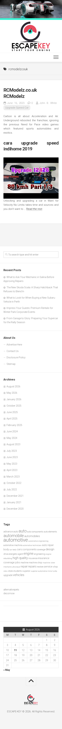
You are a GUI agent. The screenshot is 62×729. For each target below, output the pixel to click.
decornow (9, 593)
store (10, 571)
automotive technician (32, 545)
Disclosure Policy (16, 357)
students (17, 571)
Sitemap (11, 364)
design (50, 549)
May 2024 (12, 438)
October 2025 (14, 405)
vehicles (18, 575)
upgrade (7, 575)
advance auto (10, 531)
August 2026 (13, 386)
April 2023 (12, 470)
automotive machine (12, 545)
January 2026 (14, 399)
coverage (41, 549)
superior (26, 571)
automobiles (32, 536)
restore (40, 566)
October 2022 (14, 483)
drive (5, 554)
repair (24, 566)
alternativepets (11, 589)
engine (28, 554)
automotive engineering (38, 541)
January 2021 (14, 502)
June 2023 (12, 457)
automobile (13, 535)
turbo (55, 571)
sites (5, 571)
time (50, 571)
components (29, 549)
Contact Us (13, 351)
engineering (39, 554)
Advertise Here (14, 344)
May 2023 (12, 463)
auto (23, 531)
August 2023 (13, 444)
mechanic (7, 567)
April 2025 (12, 418)
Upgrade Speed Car (17, 107)
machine (24, 562)
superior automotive (39, 571)
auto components (35, 531)
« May (6, 670)
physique (16, 567)
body (6, 549)
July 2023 (12, 450)
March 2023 (13, 476)
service (48, 566)
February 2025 (14, 425)
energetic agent (16, 554)
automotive (15, 540)
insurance (33, 558)
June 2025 (12, 412)
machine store (49, 563)
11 (15, 650)
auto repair (48, 545)
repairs (32, 566)
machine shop (35, 562)
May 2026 (12, 392)
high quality (20, 558)
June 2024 (12, 431)
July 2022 (12, 489)
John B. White (48, 103)
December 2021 (15, 495)
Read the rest (34, 208)
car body (12, 550)
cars (19, 549)
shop (55, 566)
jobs (17, 562)
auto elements (50, 531)
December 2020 (15, 508)
